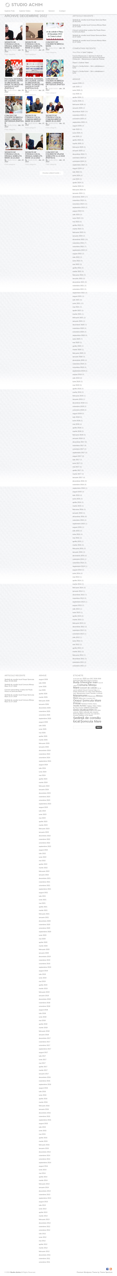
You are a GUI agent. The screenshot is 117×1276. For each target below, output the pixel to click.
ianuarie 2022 (77, 278)
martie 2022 (77, 271)
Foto (86, 691)
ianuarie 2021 (77, 321)
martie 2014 (77, 584)
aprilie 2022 (77, 268)
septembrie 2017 (79, 452)
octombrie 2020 (78, 332)
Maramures (80, 695)
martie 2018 (77, 431)
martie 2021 (77, 314)
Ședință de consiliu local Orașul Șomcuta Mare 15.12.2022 (33, 155)
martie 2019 (77, 392)
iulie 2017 (76, 460)
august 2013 (77, 605)
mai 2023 (76, 222)
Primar (77, 703)
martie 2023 (77, 229)
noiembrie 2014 (78, 559)
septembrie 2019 (79, 371)
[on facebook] (107, 1269)
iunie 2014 (76, 573)
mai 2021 (76, 307)
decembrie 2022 (78, 239)
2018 (95, 678)
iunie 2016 (76, 499)
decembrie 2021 (78, 282)
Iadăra (90, 691)
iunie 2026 (76, 90)
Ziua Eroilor (87, 713)
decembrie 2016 (78, 481)
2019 (99, 678)
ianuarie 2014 (77, 591)
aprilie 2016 (77, 502)
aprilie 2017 (77, 470)
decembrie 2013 (78, 595)
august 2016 (77, 492)
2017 (91, 678)
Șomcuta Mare (90, 721)
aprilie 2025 (77, 140)
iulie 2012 (76, 637)
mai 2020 (76, 342)
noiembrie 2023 (78, 200)
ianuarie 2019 (77, 399)
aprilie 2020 (77, 346)
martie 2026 (77, 101)
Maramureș (92, 696)
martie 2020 (77, 349)
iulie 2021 (76, 300)
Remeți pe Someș (86, 704)
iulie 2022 (76, 257)
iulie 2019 (76, 378)
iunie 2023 (76, 218)
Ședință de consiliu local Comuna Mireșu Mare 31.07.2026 (89, 26)
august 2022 (77, 254)
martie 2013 (77, 619)
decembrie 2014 (78, 556)
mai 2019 (76, 385)
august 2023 (77, 211)
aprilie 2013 (77, 616)
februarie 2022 (78, 275)
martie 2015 (77, 545)
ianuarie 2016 (77, 513)
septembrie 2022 (79, 250)
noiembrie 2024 (78, 158)
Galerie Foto (10, 11)
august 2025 (77, 126)
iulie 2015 (76, 531)
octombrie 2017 (78, 449)
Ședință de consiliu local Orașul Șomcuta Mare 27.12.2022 (33, 45)
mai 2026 (76, 94)
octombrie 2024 (78, 161)
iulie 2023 (76, 214)
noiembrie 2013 (78, 598)
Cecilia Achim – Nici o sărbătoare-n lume (88, 67)
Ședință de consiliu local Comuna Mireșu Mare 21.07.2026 (89, 41)
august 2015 (77, 527)
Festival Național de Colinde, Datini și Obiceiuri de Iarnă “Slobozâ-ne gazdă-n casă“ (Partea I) (14, 83)
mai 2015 (76, 538)
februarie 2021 (78, 317)
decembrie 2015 (78, 516)
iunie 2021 (76, 303)
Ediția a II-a (96, 690)
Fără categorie (10, 54)
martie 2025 (77, 143)
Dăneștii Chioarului (88, 690)
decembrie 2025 (78, 111)
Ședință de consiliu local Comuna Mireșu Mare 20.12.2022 (53, 118)
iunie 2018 (76, 421)
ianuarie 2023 (77, 236)
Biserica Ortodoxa (92, 680)
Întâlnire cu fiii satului (86, 715)
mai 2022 (76, 264)
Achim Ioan (76, 680)
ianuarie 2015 (77, 552)
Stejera (95, 703)
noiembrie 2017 (78, 445)
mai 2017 (76, 467)
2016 (88, 678)
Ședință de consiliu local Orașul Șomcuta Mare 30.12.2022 (13, 45)
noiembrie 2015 (78, 520)
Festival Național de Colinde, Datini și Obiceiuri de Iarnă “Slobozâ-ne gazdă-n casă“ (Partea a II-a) (34, 83)
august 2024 (77, 168)
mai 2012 (76, 644)
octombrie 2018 (78, 410)
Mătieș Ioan (82, 698)
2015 (84, 678)
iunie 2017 (76, 463)
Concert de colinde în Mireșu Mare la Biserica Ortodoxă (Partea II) (14, 119)
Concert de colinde (88, 688)
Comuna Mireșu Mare (84, 686)
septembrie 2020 (79, 335)
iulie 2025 (76, 129)
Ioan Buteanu (97, 691)
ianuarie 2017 (77, 477)
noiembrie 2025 (78, 115)
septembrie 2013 (79, 602)
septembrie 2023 (79, 207)
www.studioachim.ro (85, 709)
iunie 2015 (76, 534)
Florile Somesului (79, 691)
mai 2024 (76, 179)
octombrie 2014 (78, 563)
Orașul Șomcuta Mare (87, 700)
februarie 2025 (78, 147)
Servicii (51, 11)
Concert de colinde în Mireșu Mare (55, 44)
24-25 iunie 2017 (77, 678)
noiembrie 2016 (78, 484)
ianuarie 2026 (77, 108)
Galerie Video (24, 11)
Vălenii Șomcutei (91, 708)
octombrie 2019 (78, 367)
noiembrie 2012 (78, 630)
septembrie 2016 (79, 488)
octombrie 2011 (78, 666)
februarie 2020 (78, 353)
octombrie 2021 (78, 289)
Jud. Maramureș (79, 693)
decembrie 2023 (78, 197)
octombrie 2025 (78, 119)
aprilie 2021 (77, 310)
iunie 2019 (76, 381)
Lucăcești (99, 693)
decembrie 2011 (78, 659)
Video (95, 706)
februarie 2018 (78, 435)
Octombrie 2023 (90, 698)
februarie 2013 (78, 623)
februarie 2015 (78, 548)
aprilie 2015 (77, 541)
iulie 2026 (76, 87)
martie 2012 (77, 651)
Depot (75, 62)
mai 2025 (76, 136)
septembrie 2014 (79, 566)
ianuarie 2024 (77, 193)
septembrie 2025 (79, 122)
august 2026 (77, 83)
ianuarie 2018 (77, 438)
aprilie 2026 (77, 97)
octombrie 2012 (78, 634)
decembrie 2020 (78, 325)
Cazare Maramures (80, 56)
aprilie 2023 (77, 225)
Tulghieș (89, 706)
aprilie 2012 (77, 648)
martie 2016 (77, 506)
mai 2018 (76, 424)
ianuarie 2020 (77, 357)
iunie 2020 (76, 339)
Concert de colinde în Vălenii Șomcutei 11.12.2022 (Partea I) (55, 155)
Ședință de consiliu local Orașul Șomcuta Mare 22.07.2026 (89, 36)
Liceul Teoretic (90, 693)
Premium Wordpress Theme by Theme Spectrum (94, 1272)
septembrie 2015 (79, 524)
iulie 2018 (76, 417)
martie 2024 (77, 186)
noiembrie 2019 (78, 364)
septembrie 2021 (79, 293)
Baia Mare (84, 680)
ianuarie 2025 (77, 151)
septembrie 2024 (79, 165)
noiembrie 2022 (78, 243)
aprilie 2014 (77, 580)
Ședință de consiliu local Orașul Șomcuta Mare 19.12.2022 (13, 155)
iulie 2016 (76, 495)
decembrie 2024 (78, 154)
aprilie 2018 (77, 428)
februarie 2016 (78, 509)
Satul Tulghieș (87, 52)
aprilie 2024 (77, 182)
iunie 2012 (76, 641)
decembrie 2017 (78, 442)
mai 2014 (76, 577)
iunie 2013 (76, 612)
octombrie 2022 (78, 246)
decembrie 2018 (78, 403)
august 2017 (77, 456)
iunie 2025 (76, 133)
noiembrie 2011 (78, 662)
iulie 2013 (76, 609)
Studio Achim (27, 4)
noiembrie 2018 (78, 406)
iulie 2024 (76, 172)
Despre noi (39, 11)
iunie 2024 (76, 175)
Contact (62, 11)
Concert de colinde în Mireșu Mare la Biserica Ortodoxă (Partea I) (55, 82)
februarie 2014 (78, 587)
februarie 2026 (78, 104)
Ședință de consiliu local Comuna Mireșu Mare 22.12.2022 (33, 118)
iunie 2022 (76, 261)
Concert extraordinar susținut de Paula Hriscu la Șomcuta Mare (89, 31)
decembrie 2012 (78, 627)
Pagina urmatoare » (52, 173)
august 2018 (77, 413)
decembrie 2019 (78, 360)
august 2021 (77, 296)
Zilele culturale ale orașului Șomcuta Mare (85, 713)
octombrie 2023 (78, 204)
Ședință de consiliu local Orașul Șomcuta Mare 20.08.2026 (89, 20)
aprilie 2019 (77, 389)
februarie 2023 (78, 232)
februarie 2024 (78, 190)
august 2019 (77, 374)
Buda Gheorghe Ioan (85, 682)
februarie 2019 (78, 396)
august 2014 (77, 570)
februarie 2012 (78, 655)
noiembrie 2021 (78, 286)
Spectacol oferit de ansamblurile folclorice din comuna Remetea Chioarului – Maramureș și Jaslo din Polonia (89, 57)
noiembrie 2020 (78, 328)
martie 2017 (77, 474)
